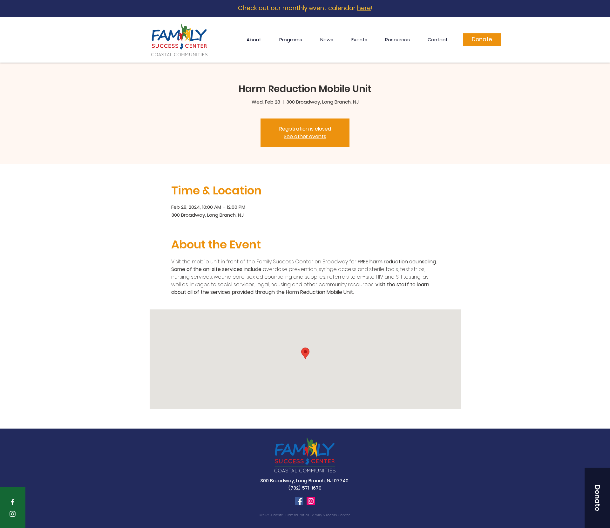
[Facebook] (299, 501)
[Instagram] (311, 501)
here (364, 8)
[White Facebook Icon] (13, 502)
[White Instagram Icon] (13, 514)
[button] (597, 498)
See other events (305, 136)
